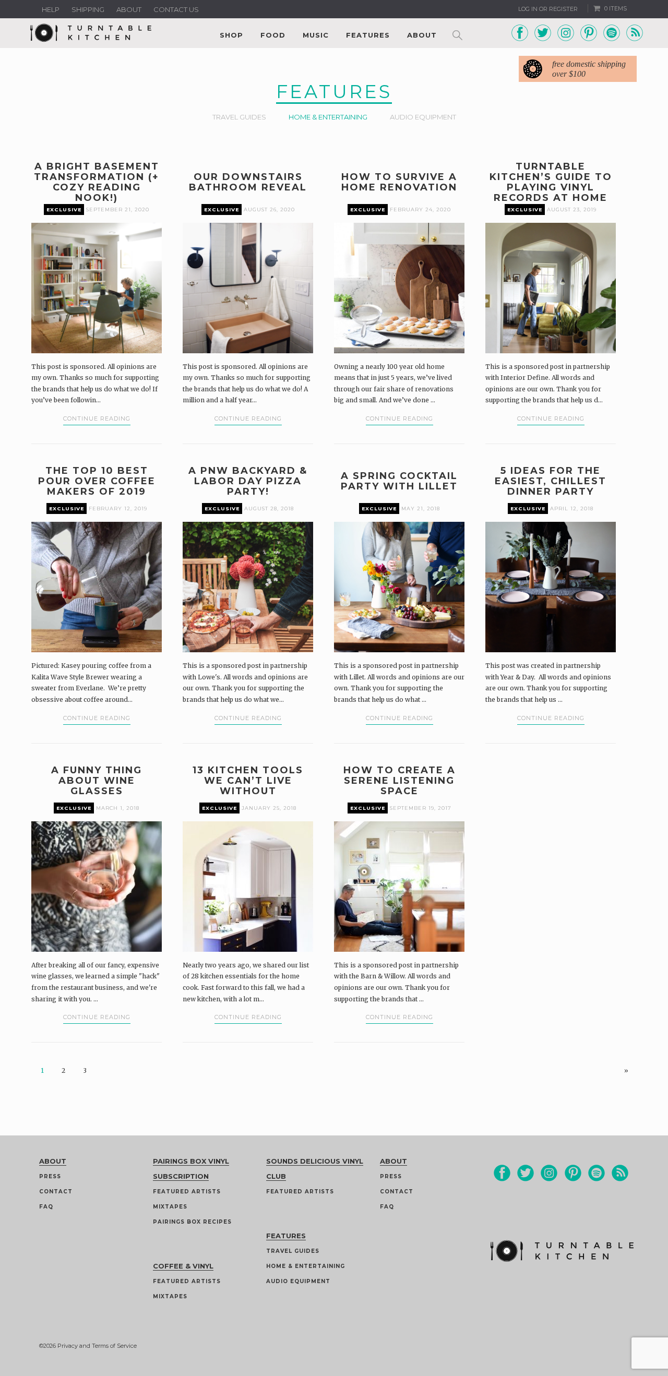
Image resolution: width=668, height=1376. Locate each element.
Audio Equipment (298, 1281)
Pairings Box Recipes (192, 1221)
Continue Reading (96, 418)
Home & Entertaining (305, 1266)
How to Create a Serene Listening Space (399, 780)
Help (50, 9)
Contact (56, 1191)
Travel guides (292, 1251)
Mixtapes (170, 1206)
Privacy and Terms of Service (97, 1345)
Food (272, 35)
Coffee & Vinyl (183, 1266)
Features (368, 35)
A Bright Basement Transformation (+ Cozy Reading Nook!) (96, 182)
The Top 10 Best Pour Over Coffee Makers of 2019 (97, 481)
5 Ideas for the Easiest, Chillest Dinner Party (550, 481)
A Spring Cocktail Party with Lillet (399, 481)
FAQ (46, 1206)
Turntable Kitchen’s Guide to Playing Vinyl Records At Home (551, 182)
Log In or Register (548, 9)
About (128, 9)
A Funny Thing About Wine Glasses (96, 780)
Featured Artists (187, 1191)
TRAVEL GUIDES (239, 117)
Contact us (176, 9)
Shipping (87, 9)
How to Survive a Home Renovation (399, 182)
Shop (231, 35)
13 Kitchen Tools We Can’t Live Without (248, 780)
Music (316, 35)
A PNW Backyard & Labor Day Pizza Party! (247, 481)
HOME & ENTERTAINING (328, 117)
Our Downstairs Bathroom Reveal (248, 182)
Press (50, 1176)
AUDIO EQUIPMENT (423, 117)
